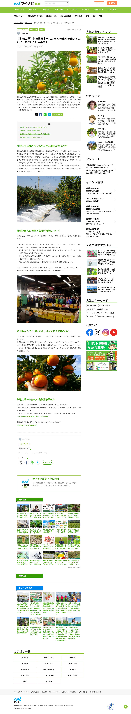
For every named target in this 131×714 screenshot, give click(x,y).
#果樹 (45, 453)
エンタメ (73, 669)
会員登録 (112, 3)
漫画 (94, 16)
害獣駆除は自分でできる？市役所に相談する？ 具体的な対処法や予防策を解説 (73, 515)
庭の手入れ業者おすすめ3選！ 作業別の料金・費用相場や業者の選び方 (74, 546)
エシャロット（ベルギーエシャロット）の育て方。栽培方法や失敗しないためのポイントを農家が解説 (48, 546)
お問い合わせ (83, 692)
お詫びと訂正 (35, 692)
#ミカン (27, 453)
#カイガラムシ (103, 305)
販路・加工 (49, 663)
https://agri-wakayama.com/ (26, 425)
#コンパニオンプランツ (94, 313)
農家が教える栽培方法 (35, 16)
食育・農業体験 (48, 669)
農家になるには (51, 16)
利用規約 (64, 692)
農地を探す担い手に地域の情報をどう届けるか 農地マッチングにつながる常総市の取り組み (61, 546)
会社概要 (26, 705)
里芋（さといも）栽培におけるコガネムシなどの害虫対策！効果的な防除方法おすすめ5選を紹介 (36, 531)
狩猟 (25, 681)
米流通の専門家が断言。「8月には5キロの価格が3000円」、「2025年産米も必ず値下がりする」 (22, 531)
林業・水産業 (73, 675)
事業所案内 (33, 705)
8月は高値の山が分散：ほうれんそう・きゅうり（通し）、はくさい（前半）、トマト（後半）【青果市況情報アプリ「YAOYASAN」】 (61, 562)
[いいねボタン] (18, 33)
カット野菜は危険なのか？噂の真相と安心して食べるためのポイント (60, 531)
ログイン (99, 3)
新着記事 (25, 657)
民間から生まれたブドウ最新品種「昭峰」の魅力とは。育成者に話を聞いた (22, 546)
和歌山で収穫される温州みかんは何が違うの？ (34, 127)
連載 (87, 16)
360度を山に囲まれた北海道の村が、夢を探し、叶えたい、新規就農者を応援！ (23, 515)
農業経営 (25, 663)
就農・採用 (25, 675)
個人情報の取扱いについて (50, 692)
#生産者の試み (91, 305)
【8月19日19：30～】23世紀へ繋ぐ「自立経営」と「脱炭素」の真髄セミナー (48, 531)
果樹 (40, 46)
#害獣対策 (90, 309)
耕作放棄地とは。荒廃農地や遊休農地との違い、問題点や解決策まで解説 (35, 546)
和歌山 (42, 29)
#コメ (106, 309)
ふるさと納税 (49, 675)
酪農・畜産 (73, 663)
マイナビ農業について (20, 692)
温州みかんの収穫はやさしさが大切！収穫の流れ (35, 134)
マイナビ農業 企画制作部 (46, 479)
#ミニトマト (91, 316)
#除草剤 (99, 309)
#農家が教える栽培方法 (105, 316)
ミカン (20, 46)
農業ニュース (28, 23)
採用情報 (51, 705)
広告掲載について (95, 692)
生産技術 (73, 657)
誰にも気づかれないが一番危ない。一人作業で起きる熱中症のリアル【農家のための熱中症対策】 (73, 562)
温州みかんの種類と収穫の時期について (32, 130)
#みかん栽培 (34, 453)
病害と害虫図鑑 (66, 16)
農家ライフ (25, 669)
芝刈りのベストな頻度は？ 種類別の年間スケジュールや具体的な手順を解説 (73, 531)
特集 (100, 16)
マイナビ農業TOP (18, 23)
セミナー (49, 681)
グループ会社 (58, 705)
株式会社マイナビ (18, 705)
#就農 (40, 453)
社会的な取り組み (42, 705)
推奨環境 (73, 692)
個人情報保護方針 (68, 705)
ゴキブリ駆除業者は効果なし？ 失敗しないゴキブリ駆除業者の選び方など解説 (48, 515)
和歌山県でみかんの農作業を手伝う (31, 137)
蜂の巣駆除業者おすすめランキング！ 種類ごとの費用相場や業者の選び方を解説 (35, 562)
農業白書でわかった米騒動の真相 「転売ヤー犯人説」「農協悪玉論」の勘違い (48, 562)
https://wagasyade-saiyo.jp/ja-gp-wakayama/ (32, 416)
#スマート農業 (109, 313)
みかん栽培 (28, 46)
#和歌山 (21, 453)
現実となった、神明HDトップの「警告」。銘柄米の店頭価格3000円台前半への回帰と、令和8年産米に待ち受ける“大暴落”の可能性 (36, 515)
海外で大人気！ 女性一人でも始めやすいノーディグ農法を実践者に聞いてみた (60, 515)
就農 (35, 46)
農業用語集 (78, 16)
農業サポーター (19, 16)
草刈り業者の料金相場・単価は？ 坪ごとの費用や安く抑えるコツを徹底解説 (22, 562)
